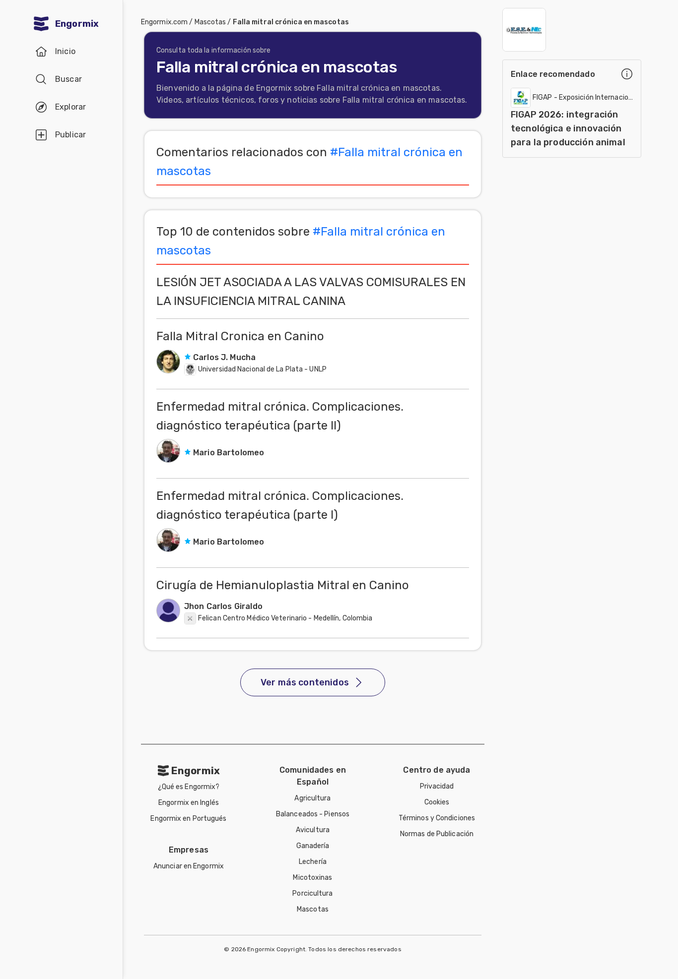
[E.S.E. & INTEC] (524, 30)
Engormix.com (164, 22)
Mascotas (210, 22)
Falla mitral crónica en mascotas (291, 22)
